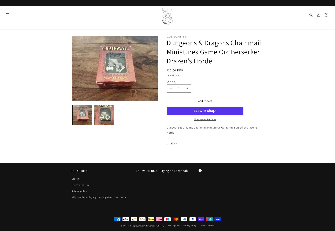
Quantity (171, 81)
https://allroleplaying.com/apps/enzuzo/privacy (99, 197)
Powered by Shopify (155, 226)
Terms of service (81, 184)
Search (75, 178)
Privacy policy (189, 225)
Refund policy (79, 191)
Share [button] (174, 143)
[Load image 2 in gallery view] (104, 115)
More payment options (205, 119)
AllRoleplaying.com (137, 226)
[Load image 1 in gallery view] (82, 115)
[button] (7, 15)
